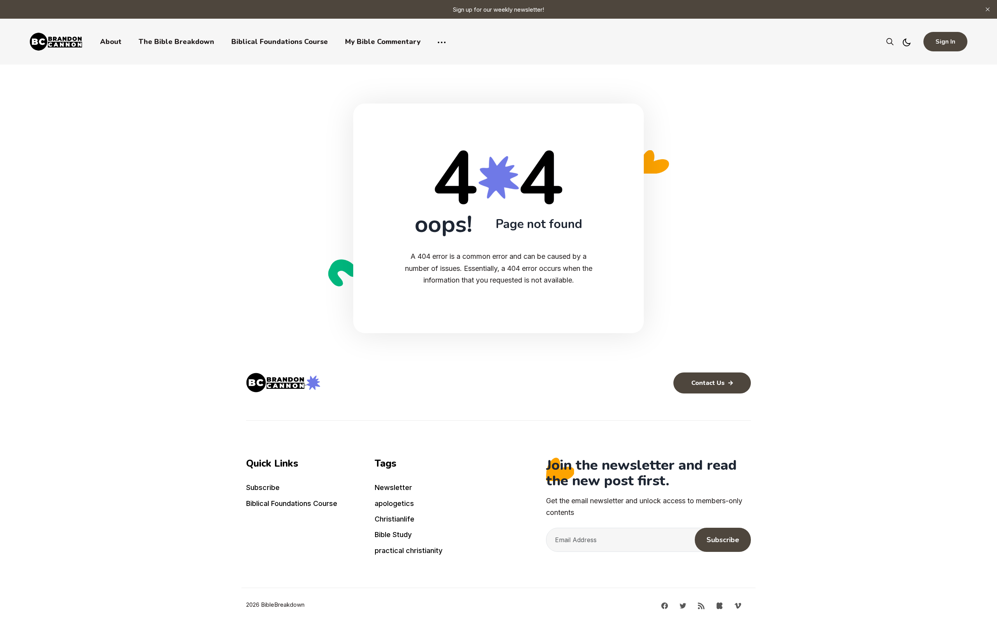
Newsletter (393, 487)
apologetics (394, 503)
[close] (987, 9)
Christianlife (394, 519)
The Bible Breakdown (176, 41)
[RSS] (701, 605)
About (111, 41)
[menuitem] (305, 489)
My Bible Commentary (383, 41)
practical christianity (408, 550)
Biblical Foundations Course (279, 41)
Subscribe (263, 487)
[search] (890, 41)
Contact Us (708, 383)
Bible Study (393, 534)
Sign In (945, 41)
